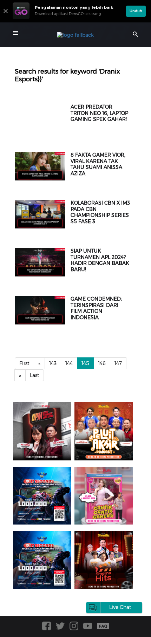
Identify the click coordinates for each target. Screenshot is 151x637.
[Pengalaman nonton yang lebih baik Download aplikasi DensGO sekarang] (68, 19)
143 (53, 363)
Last (34, 375)
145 (85, 363)
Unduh (136, 11)
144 (69, 363)
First (24, 363)
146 (102, 363)
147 (118, 363)
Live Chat (120, 607)
